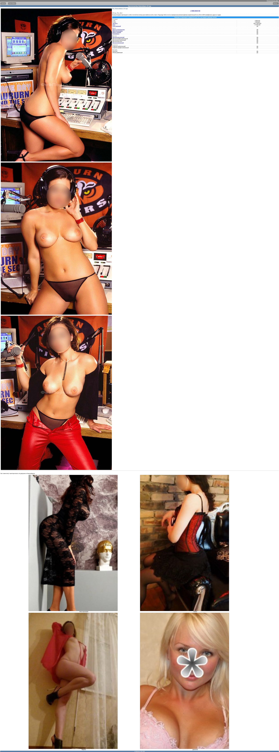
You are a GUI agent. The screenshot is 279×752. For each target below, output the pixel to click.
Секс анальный (117, 26)
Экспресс (115, 23)
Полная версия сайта (272, 0)
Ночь (114, 24)
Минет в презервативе (119, 29)
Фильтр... (275, 3)
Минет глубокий (117, 32)
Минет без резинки (118, 31)
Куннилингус (116, 33)
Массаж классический (118, 37)
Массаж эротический (118, 42)
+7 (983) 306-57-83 (195, 10)
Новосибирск (12, 3)
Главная (3, 3)
